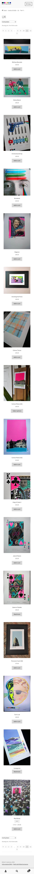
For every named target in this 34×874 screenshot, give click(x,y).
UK (18, 10)
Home (5, 10)
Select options (17, 411)
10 (23, 30)
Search (17, 871)
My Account (5, 871)
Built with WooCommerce (20, 864)
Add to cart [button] (17, 69)
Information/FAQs (7, 864)
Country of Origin (12, 10)
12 (30, 30)
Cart (26, 870)
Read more (17, 614)
